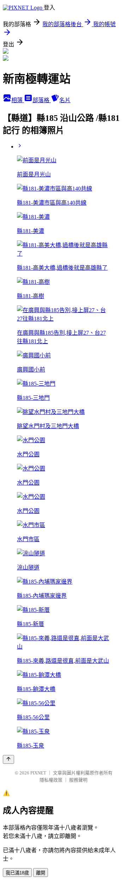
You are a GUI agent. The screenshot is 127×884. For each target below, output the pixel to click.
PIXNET (38, 772)
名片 (65, 100)
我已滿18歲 (17, 873)
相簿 (17, 100)
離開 (40, 873)
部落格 (41, 100)
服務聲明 (78, 780)
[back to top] (8, 759)
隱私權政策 (51, 780)
